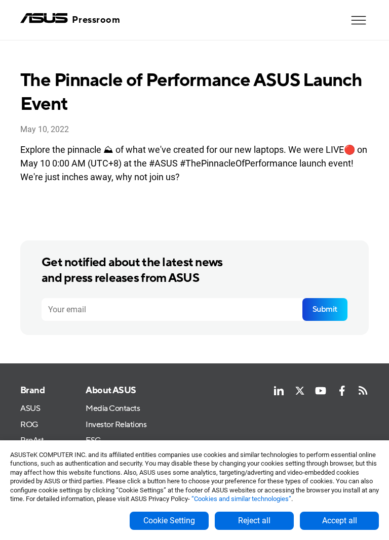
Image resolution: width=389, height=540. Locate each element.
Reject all (254, 520)
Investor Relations (116, 425)
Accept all (339, 520)
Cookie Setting (169, 520)
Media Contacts (113, 408)
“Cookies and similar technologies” (241, 499)
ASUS (30, 408)
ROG (29, 425)
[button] (358, 20)
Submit (325, 309)
